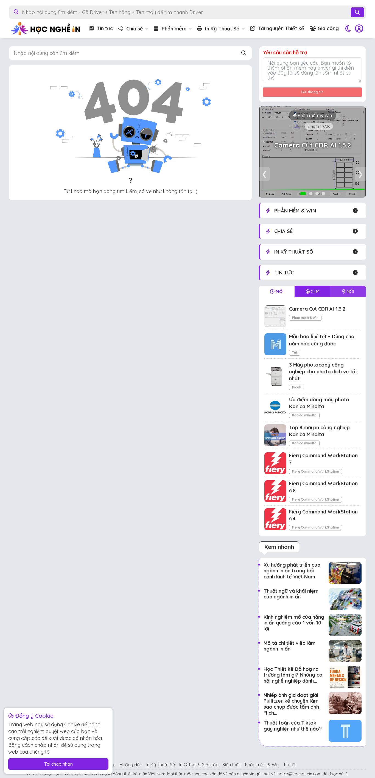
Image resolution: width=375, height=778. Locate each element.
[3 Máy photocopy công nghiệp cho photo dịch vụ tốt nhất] (275, 376)
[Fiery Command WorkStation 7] (275, 463)
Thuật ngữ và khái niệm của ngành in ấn (291, 594)
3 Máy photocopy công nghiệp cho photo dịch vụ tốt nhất (323, 372)
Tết (314, 115)
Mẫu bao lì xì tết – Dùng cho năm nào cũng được (312, 145)
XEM (314, 291)
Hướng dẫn (131, 764)
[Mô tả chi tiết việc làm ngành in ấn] (345, 651)
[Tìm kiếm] (357, 12)
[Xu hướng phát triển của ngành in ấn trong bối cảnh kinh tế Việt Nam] (345, 573)
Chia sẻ (134, 28)
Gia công (327, 28)
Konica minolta (304, 415)
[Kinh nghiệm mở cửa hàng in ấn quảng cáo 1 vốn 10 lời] (345, 625)
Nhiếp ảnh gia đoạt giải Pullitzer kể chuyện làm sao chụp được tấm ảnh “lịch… (291, 704)
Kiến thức (231, 764)
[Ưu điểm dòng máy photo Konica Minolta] (275, 407)
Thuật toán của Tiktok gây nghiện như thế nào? (293, 726)
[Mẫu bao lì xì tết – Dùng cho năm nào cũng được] (275, 344)
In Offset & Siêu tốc (198, 764)
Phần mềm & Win (305, 318)
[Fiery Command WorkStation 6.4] (275, 519)
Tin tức (104, 28)
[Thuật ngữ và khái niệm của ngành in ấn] (345, 599)
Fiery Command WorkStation (315, 471)
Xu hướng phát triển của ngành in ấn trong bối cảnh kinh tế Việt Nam (292, 571)
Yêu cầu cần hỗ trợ (285, 52)
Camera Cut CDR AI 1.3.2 (317, 309)
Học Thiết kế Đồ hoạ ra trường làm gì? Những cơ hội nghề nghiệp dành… (293, 675)
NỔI (350, 291)
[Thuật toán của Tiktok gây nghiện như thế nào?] (345, 731)
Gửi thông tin (312, 92)
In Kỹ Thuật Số (221, 28)
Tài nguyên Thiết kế (280, 28)
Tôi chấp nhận (58, 764)
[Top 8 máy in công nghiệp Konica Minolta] (275, 435)
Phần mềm (173, 28)
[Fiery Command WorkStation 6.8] (275, 491)
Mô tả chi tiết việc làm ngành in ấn (289, 646)
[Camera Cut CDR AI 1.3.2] (275, 316)
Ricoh (296, 387)
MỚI (279, 291)
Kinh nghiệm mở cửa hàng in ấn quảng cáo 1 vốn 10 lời (294, 623)
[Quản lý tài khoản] (359, 28)
